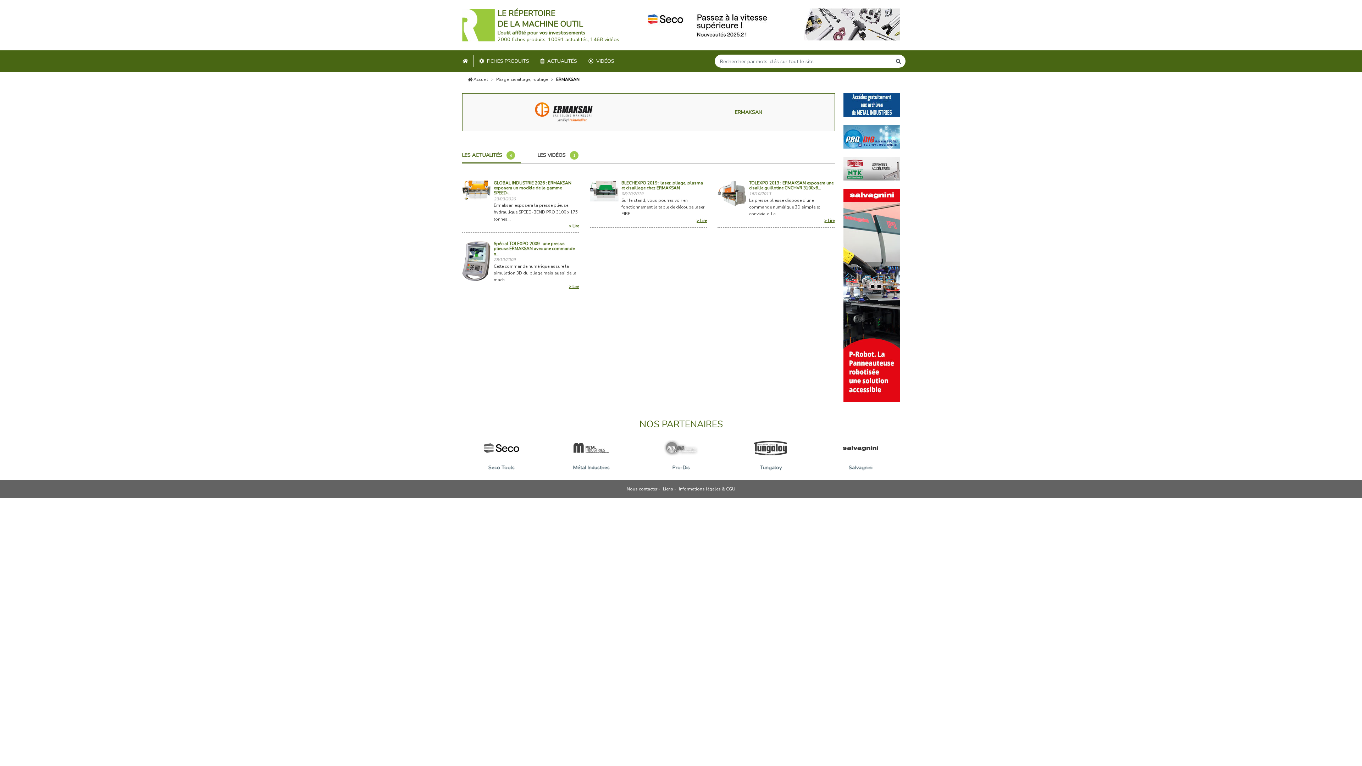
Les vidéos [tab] (556, 155)
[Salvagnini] (871, 294)
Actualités (562, 61)
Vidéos (605, 61)
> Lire (574, 226)
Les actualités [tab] (487, 155)
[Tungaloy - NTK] (871, 168)
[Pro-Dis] (871, 136)
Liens (668, 489)
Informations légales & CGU (707, 489)
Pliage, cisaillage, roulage (522, 79)
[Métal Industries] (871, 104)
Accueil (480, 79)
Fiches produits (508, 61)
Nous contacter (642, 489)
